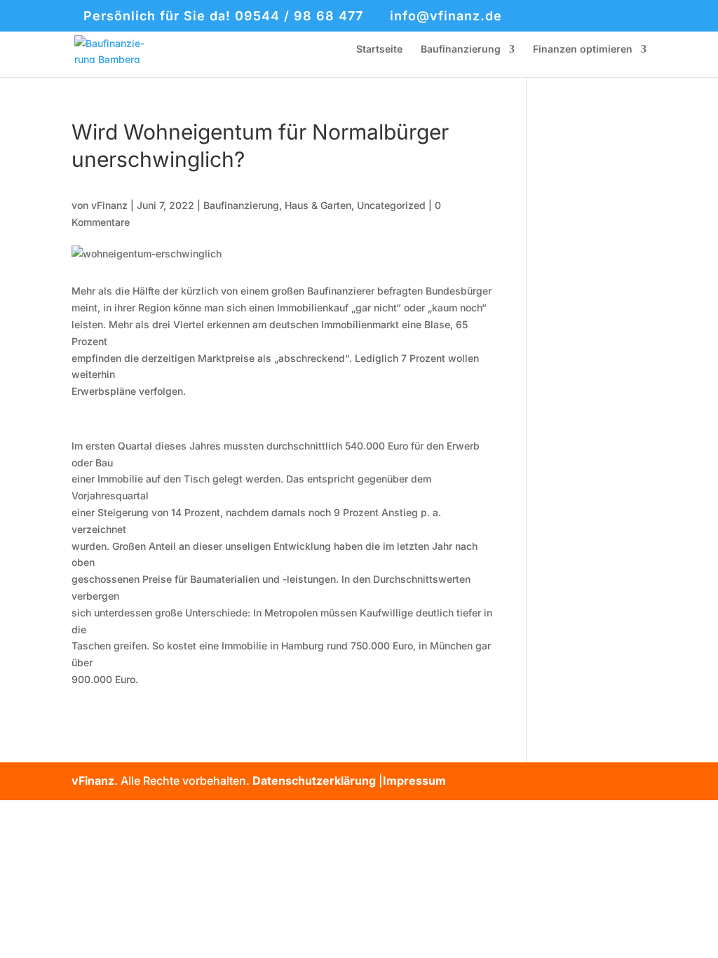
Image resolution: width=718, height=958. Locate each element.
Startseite (379, 49)
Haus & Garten (318, 205)
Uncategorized (391, 205)
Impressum (414, 781)
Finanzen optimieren (582, 49)
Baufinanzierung (461, 49)
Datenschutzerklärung (314, 781)
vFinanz (109, 205)
